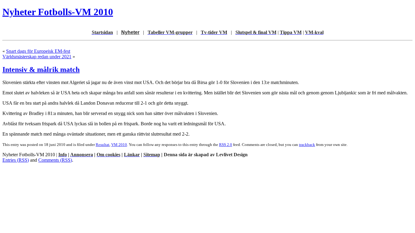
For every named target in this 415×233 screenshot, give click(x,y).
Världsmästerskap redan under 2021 (36, 56)
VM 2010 (119, 144)
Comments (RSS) (55, 160)
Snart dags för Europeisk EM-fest (38, 51)
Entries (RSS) (15, 160)
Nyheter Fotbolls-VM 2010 (57, 11)
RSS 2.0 (225, 144)
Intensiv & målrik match (41, 69)
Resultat (102, 144)
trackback (307, 144)
